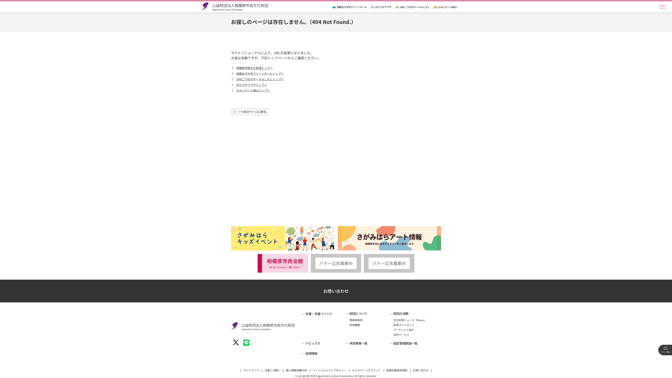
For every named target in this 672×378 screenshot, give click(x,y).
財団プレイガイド (403, 325)
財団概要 (354, 325)
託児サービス (401, 335)
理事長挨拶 (356, 320)
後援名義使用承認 (396, 370)
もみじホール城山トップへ (253, 90)
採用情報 (311, 353)
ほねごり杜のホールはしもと (415, 7)
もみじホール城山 (447, 7)
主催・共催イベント (318, 313)
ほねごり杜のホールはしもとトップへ (260, 79)
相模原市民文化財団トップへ (254, 68)
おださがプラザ (383, 7)
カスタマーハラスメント (366, 370)
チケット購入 (665, 352)
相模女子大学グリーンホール (352, 7)
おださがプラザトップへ (251, 85)
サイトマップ (251, 370)
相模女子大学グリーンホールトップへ (260, 73)
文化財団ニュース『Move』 (409, 320)
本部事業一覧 (358, 343)
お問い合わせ (336, 291)
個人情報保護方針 (296, 370)
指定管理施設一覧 (405, 343)
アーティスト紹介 (403, 330)
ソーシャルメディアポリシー (329, 370)
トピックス (312, 343)
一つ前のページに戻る (252, 112)
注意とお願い (272, 370)
